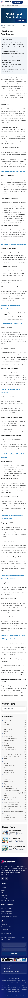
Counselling (7, 815)
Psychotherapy (8, 733)
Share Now (21, 20)
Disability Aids (7, 809)
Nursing (6, 763)
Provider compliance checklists (9, 916)
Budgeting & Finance (9, 772)
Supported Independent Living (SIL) (13, 793)
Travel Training (8, 777)
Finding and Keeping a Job (11, 804)
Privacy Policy (4, 924)
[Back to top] (2, 967)
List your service (17, 2)
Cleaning (6, 745)
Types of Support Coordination (10, 51)
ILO (5, 752)
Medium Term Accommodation (12, 790)
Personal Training (8, 781)
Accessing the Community (11, 817)
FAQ (2, 893)
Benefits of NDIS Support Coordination (12, 44)
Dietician (6, 727)
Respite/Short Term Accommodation (13, 799)
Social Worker (7, 820)
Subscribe (13, 953)
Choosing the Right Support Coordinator (13, 53)
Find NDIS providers (6, 898)
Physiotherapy (8, 720)
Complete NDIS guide (6, 911)
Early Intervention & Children (11, 756)
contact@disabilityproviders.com (13, 971)
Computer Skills (8, 786)
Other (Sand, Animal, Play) (11, 738)
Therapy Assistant (8, 768)
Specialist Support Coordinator (12, 797)
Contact (3, 890)
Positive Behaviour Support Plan (12, 806)
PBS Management (8, 770)
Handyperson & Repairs (10, 749)
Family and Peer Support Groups (12, 754)
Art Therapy (7, 724)
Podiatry (6, 731)
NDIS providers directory (7, 900)
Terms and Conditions (6, 927)
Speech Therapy (8, 736)
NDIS (5, 761)
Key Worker (7, 795)
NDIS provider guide (6, 913)
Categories (4, 895)
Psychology (7, 784)
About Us (3, 887)
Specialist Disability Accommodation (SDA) (12, 812)
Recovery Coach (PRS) (10, 740)
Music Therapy (8, 729)
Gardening (7, 779)
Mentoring (6, 774)
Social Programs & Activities (11, 802)
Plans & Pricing (5, 929)
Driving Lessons (8, 743)
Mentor (6, 722)
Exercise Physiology (9, 765)
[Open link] (2, 878)
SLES (5, 759)
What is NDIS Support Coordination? (12, 42)
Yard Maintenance (9, 747)
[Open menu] (25, 2)
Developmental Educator (10, 788)
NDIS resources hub (6, 908)
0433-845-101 (8, 968)
